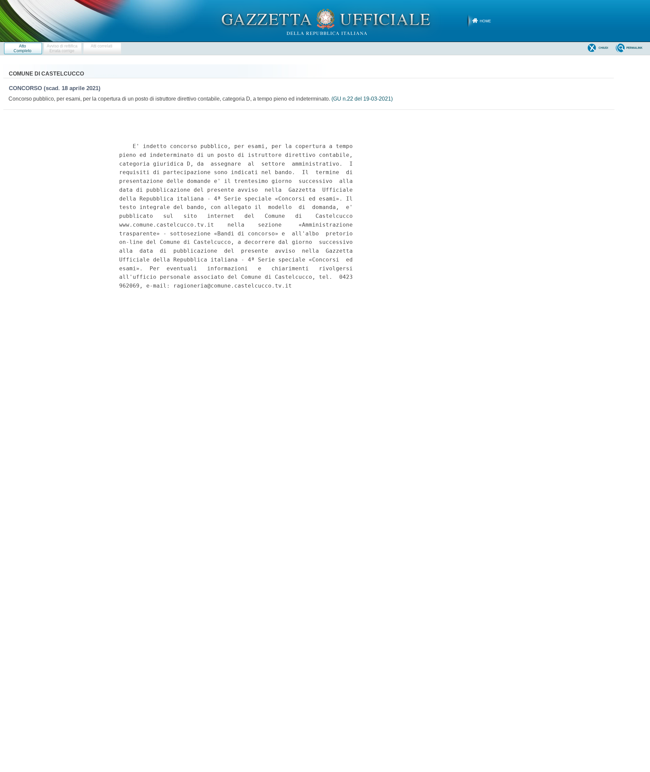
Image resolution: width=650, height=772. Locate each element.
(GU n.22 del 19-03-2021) (362, 99)
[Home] (325, 20)
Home (485, 21)
